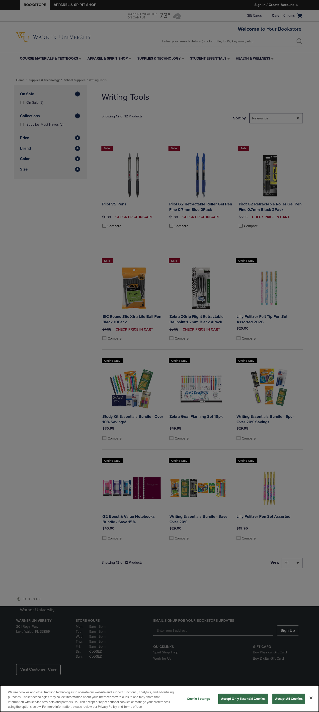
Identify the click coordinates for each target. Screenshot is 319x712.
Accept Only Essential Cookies (243, 699)
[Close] (311, 697)
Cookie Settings (198, 699)
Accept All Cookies (288, 699)
